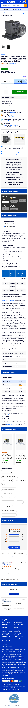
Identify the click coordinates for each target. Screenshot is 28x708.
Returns (6, 624)
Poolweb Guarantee (11, 424)
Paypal (15, 684)
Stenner (3, 54)
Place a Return (5, 634)
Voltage (21, 198)
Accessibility (17, 631)
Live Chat (4, 644)
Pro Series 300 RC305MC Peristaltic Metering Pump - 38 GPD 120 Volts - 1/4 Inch (21, 457)
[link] (19, 92)
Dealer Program (18, 638)
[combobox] (14, 5)
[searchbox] (7, 553)
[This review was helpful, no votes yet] (14, 579)
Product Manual (9, 223)
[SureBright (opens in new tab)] (24, 76)
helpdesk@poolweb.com (8, 646)
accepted (12, 112)
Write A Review (14, 547)
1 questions (13, 63)
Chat (12, 9)
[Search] (25, 5)
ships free (11, 116)
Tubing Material (13, 205)
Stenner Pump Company (8, 300)
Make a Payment (6, 636)
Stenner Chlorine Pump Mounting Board (12, 152)
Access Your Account (7, 631)
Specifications (8, 226)
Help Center (7, 622)
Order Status (19, 622)
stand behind (9, 121)
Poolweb (3, 13)
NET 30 (13, 687)
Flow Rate (13, 197)
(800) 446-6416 (20, 9)
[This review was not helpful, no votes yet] (16, 579)
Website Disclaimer (19, 636)
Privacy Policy (17, 633)
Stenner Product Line (4, 198)
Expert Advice (19, 624)
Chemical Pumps (21, 13)
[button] (20, 2)
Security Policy (17, 634)
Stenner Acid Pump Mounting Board (11, 154)
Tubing (4, 206)
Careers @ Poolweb (19, 630)
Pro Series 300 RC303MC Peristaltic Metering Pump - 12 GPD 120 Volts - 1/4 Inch (7, 457)
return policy (10, 414)
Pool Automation (11, 13)
